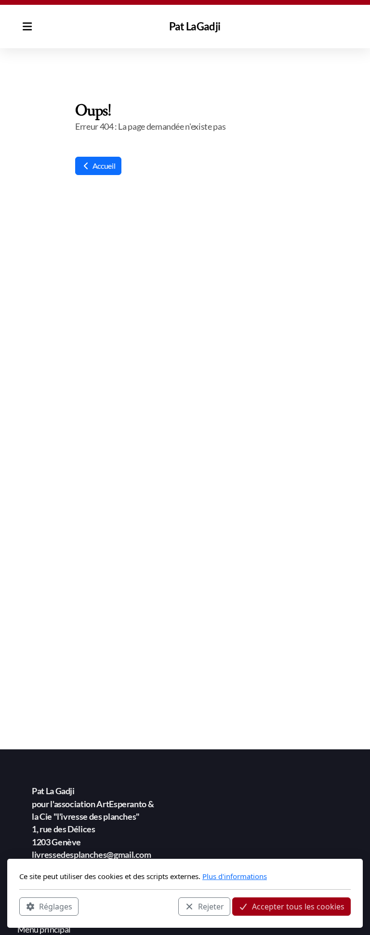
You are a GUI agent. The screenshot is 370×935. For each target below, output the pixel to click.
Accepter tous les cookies (298, 906)
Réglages (55, 906)
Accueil (103, 165)
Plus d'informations (234, 876)
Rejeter (211, 906)
